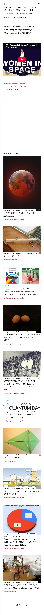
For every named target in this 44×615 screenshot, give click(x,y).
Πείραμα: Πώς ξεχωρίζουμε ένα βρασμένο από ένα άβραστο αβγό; (21, 337)
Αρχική (6, 17)
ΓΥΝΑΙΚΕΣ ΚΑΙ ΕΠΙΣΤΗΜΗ (15, 86)
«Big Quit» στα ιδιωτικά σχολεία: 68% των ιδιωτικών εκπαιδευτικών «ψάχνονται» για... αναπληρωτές (20, 540)
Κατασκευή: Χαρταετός (17, 457)
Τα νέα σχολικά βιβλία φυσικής (21, 294)
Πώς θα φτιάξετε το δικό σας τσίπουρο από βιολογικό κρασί (21, 586)
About (12, 17)
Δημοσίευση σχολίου (18, 219)
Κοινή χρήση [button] (7, 83)
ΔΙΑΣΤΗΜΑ (27, 86)
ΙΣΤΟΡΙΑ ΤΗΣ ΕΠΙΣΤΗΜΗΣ (11, 89)
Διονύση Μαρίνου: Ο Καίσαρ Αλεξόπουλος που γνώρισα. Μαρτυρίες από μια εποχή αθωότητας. (19, 385)
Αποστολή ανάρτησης (18, 83)
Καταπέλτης (11, 256)
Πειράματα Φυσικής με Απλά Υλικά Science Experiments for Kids (21, 8)
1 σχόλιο (14, 259)
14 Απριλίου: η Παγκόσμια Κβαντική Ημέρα (18, 416)
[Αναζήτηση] (39, 3)
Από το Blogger (23, 605)
